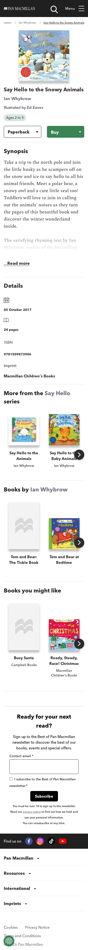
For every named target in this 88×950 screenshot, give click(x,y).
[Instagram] (40, 841)
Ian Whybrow (27, 22)
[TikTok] (51, 841)
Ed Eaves (35, 107)
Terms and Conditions (22, 935)
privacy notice (32, 811)
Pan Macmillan (18, 858)
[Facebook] (29, 841)
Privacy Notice (37, 927)
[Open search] (54, 9)
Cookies (11, 927)
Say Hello (57, 393)
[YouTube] (62, 841)
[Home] (19, 8)
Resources (14, 873)
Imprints (12, 903)
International (17, 888)
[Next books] (79, 455)
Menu (70, 8)
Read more (18, 263)
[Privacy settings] (9, 941)
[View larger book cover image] (44, 55)
